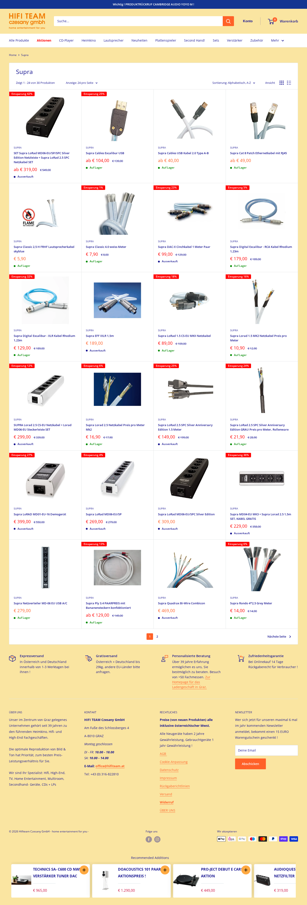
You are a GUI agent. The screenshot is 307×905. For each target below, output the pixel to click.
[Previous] (6, 880)
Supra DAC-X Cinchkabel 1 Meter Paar (184, 247)
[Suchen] (228, 21)
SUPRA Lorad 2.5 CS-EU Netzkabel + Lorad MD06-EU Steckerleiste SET (42, 427)
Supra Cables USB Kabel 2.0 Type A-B (183, 153)
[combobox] (138, 21)
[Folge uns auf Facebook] (149, 839)
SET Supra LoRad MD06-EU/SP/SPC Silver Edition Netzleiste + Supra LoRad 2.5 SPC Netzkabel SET (42, 157)
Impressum (168, 778)
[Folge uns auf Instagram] (157, 839)
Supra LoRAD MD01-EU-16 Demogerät (40, 514)
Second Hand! (194, 40)
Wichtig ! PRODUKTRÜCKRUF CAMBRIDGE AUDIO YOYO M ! (153, 4)
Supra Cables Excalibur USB (105, 153)
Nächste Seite (276, 636)
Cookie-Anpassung (174, 762)
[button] (116, 869)
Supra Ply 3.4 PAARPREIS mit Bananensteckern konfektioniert (108, 605)
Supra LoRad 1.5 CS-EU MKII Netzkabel (184, 336)
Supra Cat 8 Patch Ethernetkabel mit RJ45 (258, 153)
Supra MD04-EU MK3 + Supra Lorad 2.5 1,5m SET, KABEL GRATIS (260, 516)
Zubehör (256, 40)
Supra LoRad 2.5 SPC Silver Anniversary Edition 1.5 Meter (185, 427)
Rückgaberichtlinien (175, 786)
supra (18, 241)
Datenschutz (169, 770)
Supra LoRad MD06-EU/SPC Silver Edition (186, 514)
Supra (25, 55)
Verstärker (234, 40)
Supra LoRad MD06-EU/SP (104, 514)
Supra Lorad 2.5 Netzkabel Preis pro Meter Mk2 (115, 427)
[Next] (300, 880)
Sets (216, 40)
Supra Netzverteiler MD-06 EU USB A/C (40, 603)
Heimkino (89, 40)
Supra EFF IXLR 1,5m (100, 336)
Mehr (275, 40)
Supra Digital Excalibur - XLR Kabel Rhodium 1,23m (44, 338)
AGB (163, 754)
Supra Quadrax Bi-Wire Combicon (181, 603)
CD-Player (66, 40)
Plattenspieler (165, 40)
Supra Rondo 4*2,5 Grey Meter (251, 603)
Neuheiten (139, 40)
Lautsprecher (114, 40)
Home (13, 55)
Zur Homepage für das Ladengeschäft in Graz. (191, 682)
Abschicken (250, 764)
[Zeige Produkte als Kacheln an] (282, 83)
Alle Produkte (19, 40)
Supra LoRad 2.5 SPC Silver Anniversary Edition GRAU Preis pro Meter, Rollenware (259, 427)
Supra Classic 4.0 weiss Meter (106, 247)
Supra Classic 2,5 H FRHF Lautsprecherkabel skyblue (44, 249)
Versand (166, 794)
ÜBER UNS (167, 810)
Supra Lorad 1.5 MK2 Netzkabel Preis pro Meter (258, 338)
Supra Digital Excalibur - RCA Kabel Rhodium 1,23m (261, 249)
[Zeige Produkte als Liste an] (289, 83)
